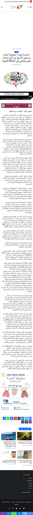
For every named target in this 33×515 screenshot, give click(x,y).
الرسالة (30, 485)
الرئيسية (18, 48)
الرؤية (30, 483)
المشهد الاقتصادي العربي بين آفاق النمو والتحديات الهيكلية (9, 461)
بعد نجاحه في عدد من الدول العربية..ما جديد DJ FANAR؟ (25, 442)
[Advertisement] (16, 29)
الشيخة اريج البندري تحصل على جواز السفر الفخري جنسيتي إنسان (24, 462)
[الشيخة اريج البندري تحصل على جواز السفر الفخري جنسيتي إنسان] (24, 454)
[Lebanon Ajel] (16, 7)
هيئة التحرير (29, 480)
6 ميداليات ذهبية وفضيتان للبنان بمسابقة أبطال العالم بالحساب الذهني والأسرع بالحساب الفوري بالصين (10, 444)
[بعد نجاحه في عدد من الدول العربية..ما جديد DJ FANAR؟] (24, 436)
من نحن (30, 487)
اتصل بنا (30, 478)
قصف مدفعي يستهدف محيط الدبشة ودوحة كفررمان (16, 1)
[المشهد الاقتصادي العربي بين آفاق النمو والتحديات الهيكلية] (8, 454)
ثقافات (13, 48)
